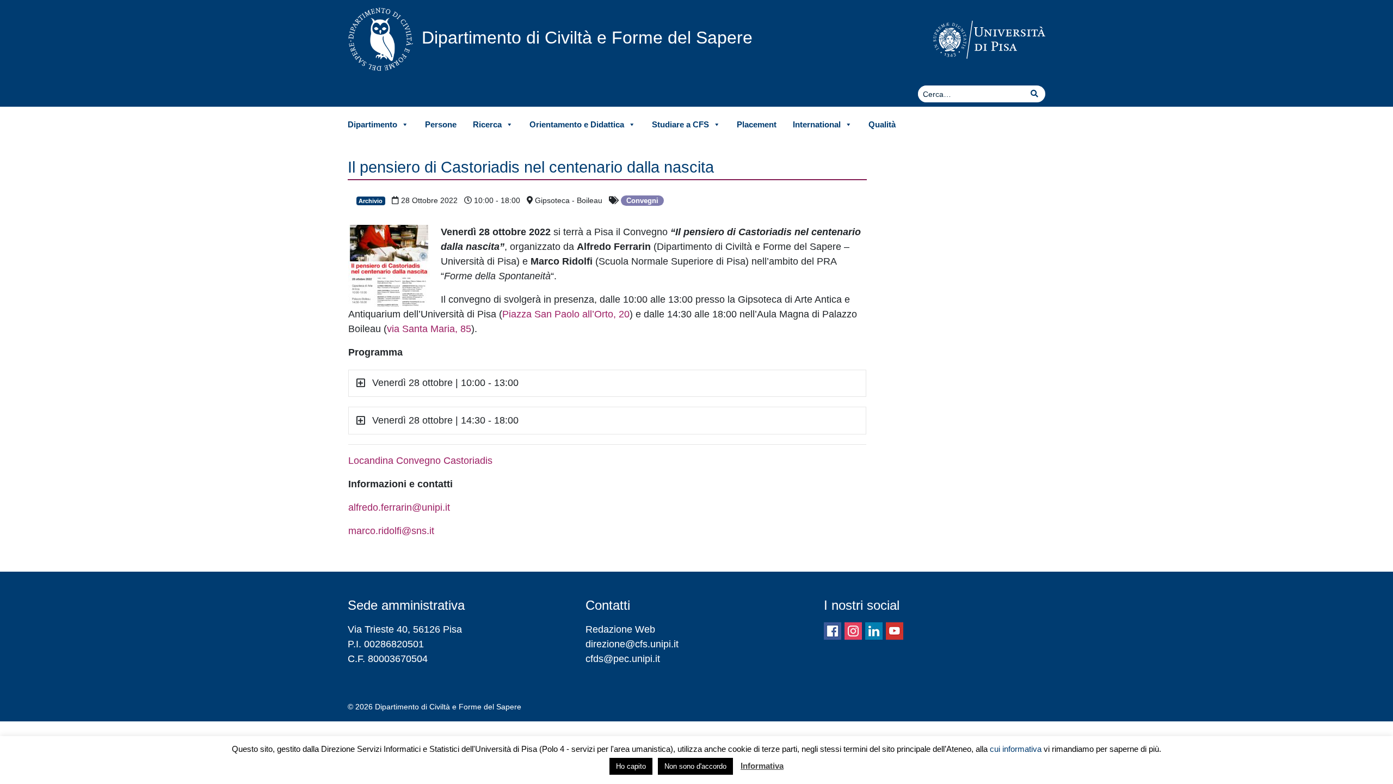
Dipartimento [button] (372, 124)
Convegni (642, 201)
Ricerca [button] (487, 124)
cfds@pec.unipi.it (622, 658)
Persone (441, 124)
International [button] (817, 124)
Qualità (882, 124)
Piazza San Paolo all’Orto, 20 (566, 314)
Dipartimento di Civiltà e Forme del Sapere (587, 37)
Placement (756, 124)
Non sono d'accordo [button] (695, 766)
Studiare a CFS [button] (680, 124)
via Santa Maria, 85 (429, 328)
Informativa (762, 765)
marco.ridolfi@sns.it (391, 530)
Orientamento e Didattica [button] (576, 124)
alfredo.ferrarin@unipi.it (399, 507)
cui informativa (1015, 749)
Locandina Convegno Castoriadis (420, 460)
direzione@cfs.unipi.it (632, 644)
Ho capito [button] (631, 766)
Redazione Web (620, 629)
